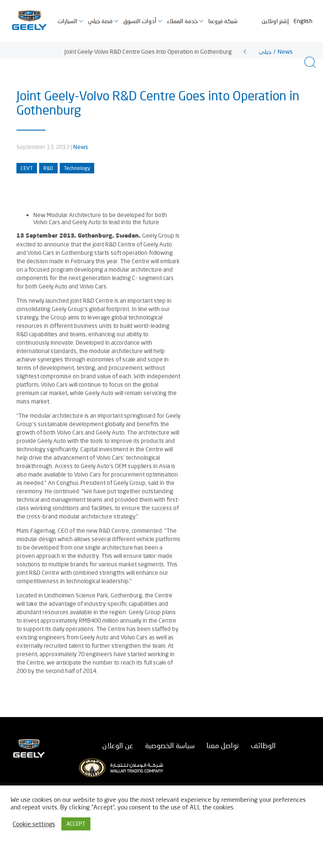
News (80, 146)
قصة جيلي (100, 20)
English (303, 20)
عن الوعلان (117, 745)
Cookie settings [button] (34, 823)
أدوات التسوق (139, 20)
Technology (77, 168)
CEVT (27, 168)
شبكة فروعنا (223, 20)
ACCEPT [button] (75, 823)
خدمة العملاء (182, 20)
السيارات (67, 20)
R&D (48, 168)
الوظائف (263, 745)
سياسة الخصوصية (170, 745)
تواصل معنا (223, 745)
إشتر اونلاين (275, 20)
